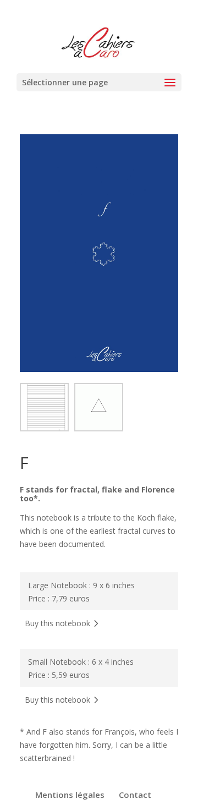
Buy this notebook (57, 623)
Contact (135, 794)
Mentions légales (70, 794)
